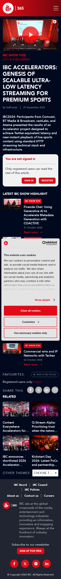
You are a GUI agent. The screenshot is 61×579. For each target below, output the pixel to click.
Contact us (31, 496)
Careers (49, 496)
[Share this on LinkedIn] (46, 390)
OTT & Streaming (16, 59)
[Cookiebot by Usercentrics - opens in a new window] (43, 243)
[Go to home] (13, 8)
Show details (42, 299)
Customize (28, 321)
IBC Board (20, 485)
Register (47, 180)
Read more (31, 232)
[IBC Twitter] (25, 564)
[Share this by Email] (55, 390)
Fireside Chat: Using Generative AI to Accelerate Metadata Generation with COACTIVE (39, 215)
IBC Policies (32, 490)
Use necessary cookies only (30, 333)
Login (37, 382)
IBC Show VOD (14, 55)
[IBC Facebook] (14, 564)
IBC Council (40, 485)
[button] (55, 8)
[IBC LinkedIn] (47, 564)
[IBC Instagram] (36, 564)
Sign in (28, 180)
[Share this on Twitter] (38, 390)
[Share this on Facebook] (30, 390)
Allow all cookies (30, 310)
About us (13, 496)
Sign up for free (31, 551)
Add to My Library (46, 374)
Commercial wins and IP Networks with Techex (41, 353)
